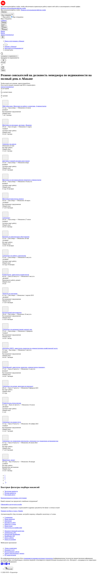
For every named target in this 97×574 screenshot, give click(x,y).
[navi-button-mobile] (3, 37)
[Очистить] (3, 60)
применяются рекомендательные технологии (38, 558)
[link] (4, 27)
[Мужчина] (5, 121)
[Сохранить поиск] (3, 67)
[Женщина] (5, 102)
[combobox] (9, 56)
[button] (3, 31)
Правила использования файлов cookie (33, 10)
